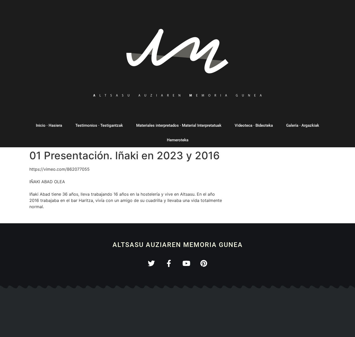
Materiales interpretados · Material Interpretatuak (178, 125)
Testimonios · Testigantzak (99, 125)
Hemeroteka (177, 140)
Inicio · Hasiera (49, 125)
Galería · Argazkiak (302, 125)
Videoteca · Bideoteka (254, 125)
